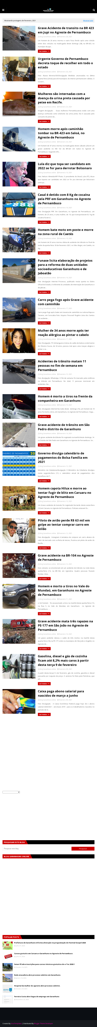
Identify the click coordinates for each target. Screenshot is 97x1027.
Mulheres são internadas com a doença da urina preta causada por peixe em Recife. (64, 98)
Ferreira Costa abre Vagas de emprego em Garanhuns (36, 996)
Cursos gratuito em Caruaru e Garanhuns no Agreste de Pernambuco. (43, 953)
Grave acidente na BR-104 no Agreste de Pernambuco (66, 557)
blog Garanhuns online (48, 37)
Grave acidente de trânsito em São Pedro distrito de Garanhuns (64, 427)
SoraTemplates (16, 1023)
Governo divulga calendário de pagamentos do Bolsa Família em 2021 (63, 457)
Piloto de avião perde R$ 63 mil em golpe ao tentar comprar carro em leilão (64, 524)
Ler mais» (43, 51)
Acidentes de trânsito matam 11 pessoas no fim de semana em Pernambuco (62, 365)
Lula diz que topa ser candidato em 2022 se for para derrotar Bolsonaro (65, 166)
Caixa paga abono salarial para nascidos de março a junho (61, 693)
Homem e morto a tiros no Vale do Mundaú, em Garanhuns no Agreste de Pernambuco (65, 590)
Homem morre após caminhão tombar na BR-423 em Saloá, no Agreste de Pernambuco (61, 133)
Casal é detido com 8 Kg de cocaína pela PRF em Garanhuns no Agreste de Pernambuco (64, 199)
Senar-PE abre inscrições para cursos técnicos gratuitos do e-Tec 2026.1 (44, 964)
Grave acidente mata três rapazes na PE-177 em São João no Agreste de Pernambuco (65, 625)
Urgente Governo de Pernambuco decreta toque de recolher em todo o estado (65, 63)
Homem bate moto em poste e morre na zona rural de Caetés (65, 232)
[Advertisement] (48, 737)
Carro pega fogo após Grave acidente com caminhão (65, 302)
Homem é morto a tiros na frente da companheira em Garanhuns (65, 398)
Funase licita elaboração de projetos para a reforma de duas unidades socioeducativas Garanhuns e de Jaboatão (65, 266)
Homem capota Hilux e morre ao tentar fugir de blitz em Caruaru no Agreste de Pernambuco (64, 492)
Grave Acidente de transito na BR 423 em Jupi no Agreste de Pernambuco (66, 30)
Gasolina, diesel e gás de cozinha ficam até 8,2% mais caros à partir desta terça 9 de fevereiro (63, 660)
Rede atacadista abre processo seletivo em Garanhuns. (37, 975)
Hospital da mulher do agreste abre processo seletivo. (37, 986)
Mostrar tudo (88, 20)
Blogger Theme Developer (43, 1023)
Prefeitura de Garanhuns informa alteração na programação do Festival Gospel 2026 (50, 943)
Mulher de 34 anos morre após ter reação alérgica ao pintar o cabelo (63, 332)
